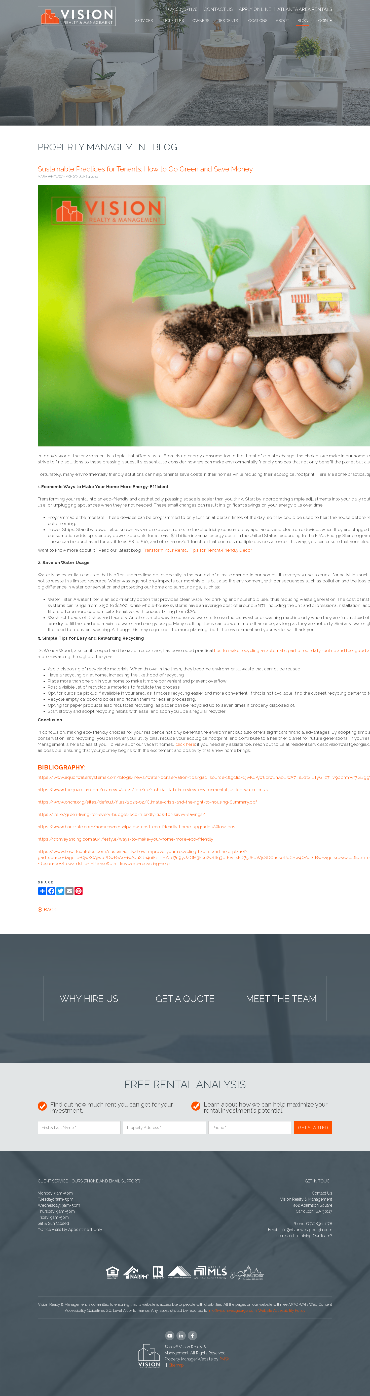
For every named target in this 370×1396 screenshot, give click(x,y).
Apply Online (255, 9)
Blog (303, 20)
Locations (256, 20)
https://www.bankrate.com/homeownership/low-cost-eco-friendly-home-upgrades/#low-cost (137, 826)
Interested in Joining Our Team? (304, 1235)
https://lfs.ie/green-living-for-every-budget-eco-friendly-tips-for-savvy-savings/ (121, 814)
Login (322, 20)
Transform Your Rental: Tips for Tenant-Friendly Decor (197, 550)
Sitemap (176, 1365)
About (282, 20)
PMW (224, 1359)
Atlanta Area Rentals (304, 9)
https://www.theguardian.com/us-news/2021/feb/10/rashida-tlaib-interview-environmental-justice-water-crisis (153, 789)
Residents (228, 20)
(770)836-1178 (183, 9)
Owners (200, 20)
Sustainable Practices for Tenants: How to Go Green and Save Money (145, 169)
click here (185, 744)
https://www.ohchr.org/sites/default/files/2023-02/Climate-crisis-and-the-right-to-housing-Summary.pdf (147, 802)
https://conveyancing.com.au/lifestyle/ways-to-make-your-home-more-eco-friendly (125, 839)
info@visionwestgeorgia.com (306, 1229)
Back (49, 909)
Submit (313, 1127)
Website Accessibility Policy (281, 1310)
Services (144, 20)
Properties (172, 20)
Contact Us (218, 9)
